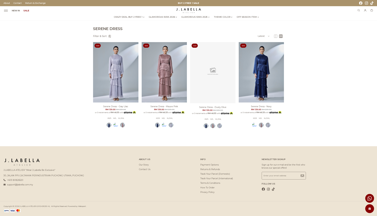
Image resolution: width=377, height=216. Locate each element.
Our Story (144, 164)
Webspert (82, 206)
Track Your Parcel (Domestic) (215, 174)
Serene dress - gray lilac (115, 106)
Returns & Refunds (210, 169)
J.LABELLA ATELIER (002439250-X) (34, 206)
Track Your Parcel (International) (216, 178)
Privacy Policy (207, 192)
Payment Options (209, 164)
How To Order (207, 187)
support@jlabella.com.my (20, 184)
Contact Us (144, 169)
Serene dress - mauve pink (164, 106)
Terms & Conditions (210, 183)
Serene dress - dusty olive (212, 107)
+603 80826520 (15, 180)
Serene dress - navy (261, 106)
